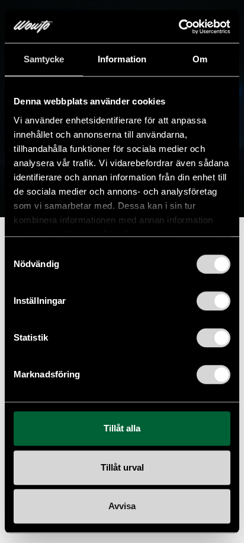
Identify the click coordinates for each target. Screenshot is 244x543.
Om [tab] (199, 59)
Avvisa (122, 506)
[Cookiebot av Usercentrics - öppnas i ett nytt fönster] (178, 26)
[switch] (213, 300)
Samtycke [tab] (44, 59)
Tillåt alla (122, 428)
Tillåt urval (122, 467)
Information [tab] (122, 59)
